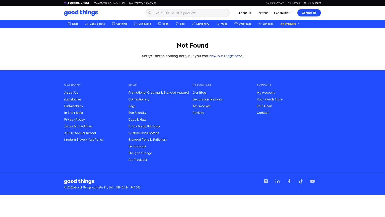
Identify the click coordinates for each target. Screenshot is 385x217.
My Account (314, 3)
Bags (75, 23)
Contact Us (309, 13)
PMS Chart (264, 106)
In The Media (73, 112)
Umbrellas (245, 23)
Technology (137, 146)
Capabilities (282, 13)
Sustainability (73, 106)
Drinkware (144, 23)
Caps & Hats (97, 23)
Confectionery (138, 99)
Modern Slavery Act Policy (83, 139)
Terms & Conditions (78, 126)
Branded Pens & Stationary (147, 139)
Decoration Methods (207, 99)
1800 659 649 (277, 3)
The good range (140, 153)
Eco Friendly (137, 112)
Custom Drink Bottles (143, 133)
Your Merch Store (270, 99)
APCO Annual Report (80, 133)
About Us (245, 13)
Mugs (224, 23)
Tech (165, 23)
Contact (296, 3)
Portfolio (262, 13)
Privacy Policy (74, 119)
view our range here (225, 55)
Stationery (202, 23)
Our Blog (199, 92)
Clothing (121, 23)
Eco (182, 23)
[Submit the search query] (150, 12)
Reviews (198, 112)
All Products (288, 23)
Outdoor (268, 23)
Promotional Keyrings (144, 126)
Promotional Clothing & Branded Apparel (158, 92)
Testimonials (201, 106)
